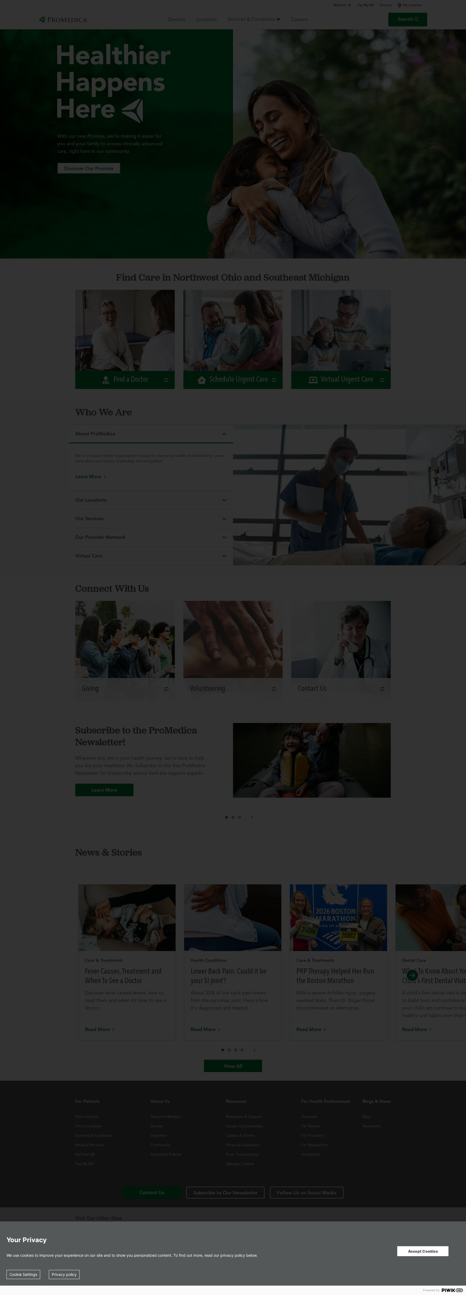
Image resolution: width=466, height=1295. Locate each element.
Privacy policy (64, 1274)
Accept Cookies (423, 1251)
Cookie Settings (23, 1274)
